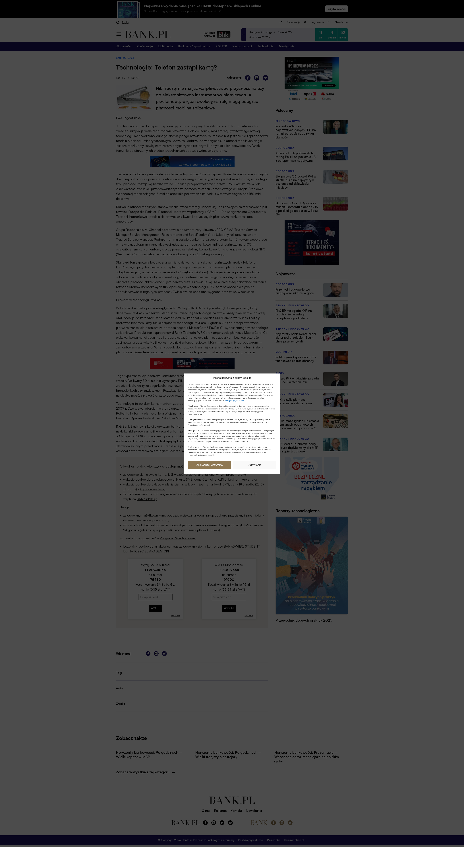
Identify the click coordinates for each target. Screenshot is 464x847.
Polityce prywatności (235, 400)
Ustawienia (254, 465)
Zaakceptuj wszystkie (209, 465)
